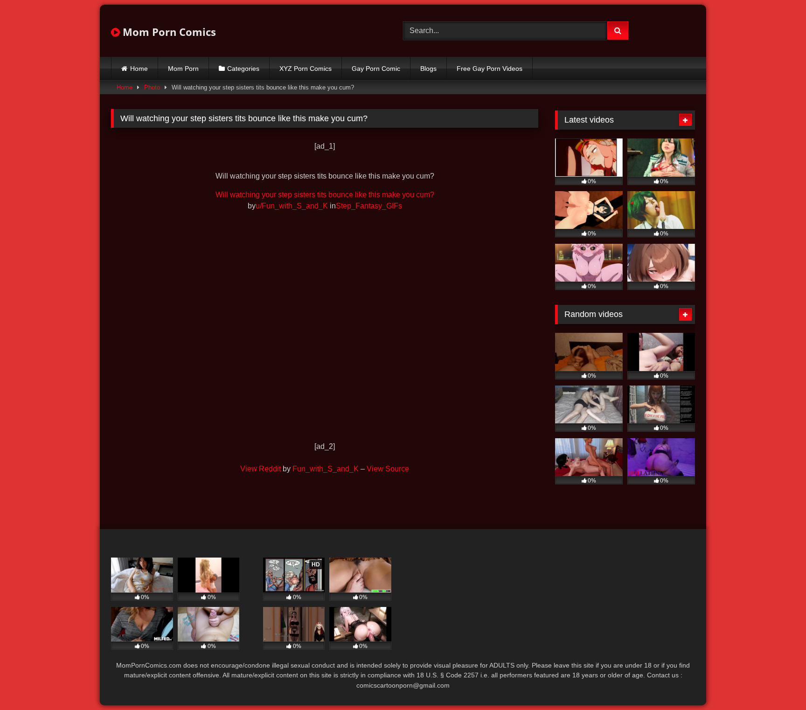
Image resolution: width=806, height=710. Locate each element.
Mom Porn (183, 68)
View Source (388, 469)
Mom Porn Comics (168, 32)
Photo (152, 87)
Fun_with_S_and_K (325, 469)
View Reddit (260, 469)
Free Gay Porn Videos (489, 68)
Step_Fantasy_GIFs (369, 206)
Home (139, 68)
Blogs (428, 68)
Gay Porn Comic (376, 68)
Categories (243, 68)
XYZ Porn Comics (305, 68)
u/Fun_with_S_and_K (292, 206)
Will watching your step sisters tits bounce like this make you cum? (324, 195)
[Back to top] (777, 682)
